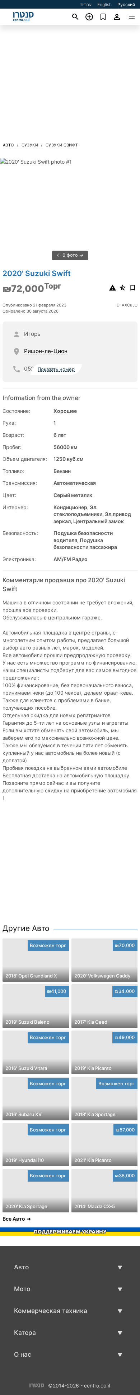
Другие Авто (26, 928)
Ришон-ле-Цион (45, 351)
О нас (22, 1354)
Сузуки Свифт (62, 145)
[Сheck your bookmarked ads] (103, 17)
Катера (25, 1332)
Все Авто (14, 1219)
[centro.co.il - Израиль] (37, 1385)
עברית (86, 4)
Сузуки (30, 145)
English (104, 4)
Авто (8, 145)
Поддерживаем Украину (70, 1232)
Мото (22, 1289)
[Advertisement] (70, 85)
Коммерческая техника (50, 1310)
